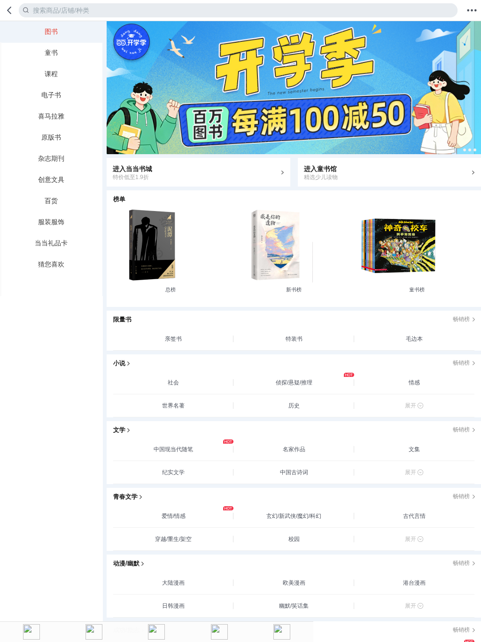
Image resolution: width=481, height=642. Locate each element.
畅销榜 (461, 319)
